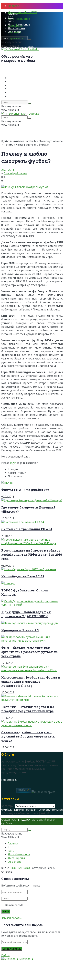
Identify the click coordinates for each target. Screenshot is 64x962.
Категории (8, 806)
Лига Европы (16, 28)
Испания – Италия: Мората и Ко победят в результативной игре (27, 709)
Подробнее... (9, 780)
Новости (13, 6)
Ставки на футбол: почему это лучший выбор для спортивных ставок (28, 736)
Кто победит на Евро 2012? (22, 576)
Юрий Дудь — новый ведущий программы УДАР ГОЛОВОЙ (26, 614)
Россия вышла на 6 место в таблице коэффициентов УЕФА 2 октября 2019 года (31, 554)
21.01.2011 (7, 170)
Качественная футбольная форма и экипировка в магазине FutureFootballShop (30, 681)
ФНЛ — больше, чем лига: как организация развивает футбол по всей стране (29, 652)
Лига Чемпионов (19, 19)
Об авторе (14, 32)
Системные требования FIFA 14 (26, 529)
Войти (5, 955)
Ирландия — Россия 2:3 (20, 630)
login (13, 463)
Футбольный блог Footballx (18, 141)
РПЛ (10, 17)
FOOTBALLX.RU (20, 819)
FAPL (11, 21)
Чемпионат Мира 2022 (22, 12)
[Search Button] (29, 39)
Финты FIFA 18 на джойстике (25, 490)
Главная (13, 13)
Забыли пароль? (11, 918)
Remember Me (14, 905)
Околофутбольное (51, 141)
